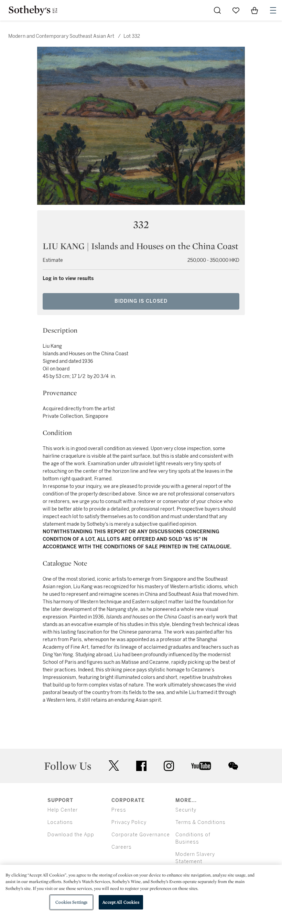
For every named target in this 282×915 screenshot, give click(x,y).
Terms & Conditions (200, 822)
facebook (141, 766)
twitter (114, 765)
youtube (201, 766)
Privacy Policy (129, 822)
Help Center (62, 810)
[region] (141, 890)
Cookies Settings (71, 902)
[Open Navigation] (273, 10)
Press (118, 810)
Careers (121, 847)
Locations (60, 822)
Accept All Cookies (120, 902)
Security (185, 810)
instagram (169, 766)
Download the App (70, 835)
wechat (233, 766)
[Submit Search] (217, 10)
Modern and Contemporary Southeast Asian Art (61, 36)
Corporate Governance (140, 835)
